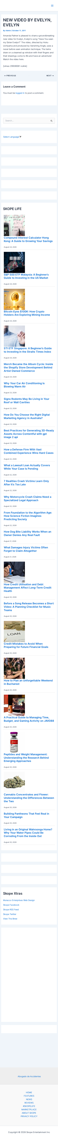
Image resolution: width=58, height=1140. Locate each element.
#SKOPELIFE (29, 1106)
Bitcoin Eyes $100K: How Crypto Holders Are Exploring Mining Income (27, 313)
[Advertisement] (29, 974)
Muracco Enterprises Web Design (19, 900)
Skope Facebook (11, 905)
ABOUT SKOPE (29, 1113)
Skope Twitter (9, 914)
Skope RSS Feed (11, 909)
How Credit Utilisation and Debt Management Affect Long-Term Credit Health (27, 587)
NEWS (29, 1099)
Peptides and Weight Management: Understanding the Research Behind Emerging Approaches (26, 757)
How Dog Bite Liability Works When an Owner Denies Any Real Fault (27, 533)
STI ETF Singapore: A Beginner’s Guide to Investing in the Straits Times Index (28, 350)
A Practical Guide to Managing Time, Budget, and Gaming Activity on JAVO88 (29, 719)
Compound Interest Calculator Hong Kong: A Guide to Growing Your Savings (28, 239)
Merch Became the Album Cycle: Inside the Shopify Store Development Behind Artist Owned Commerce (28, 367)
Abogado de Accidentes (29, 1076)
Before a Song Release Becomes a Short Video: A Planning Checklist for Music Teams (29, 607)
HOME (29, 1092)
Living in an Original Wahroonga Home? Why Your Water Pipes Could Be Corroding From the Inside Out (28, 833)
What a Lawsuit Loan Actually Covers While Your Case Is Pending (27, 467)
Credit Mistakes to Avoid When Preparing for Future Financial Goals (26, 645)
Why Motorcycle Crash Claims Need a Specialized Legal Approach (27, 498)
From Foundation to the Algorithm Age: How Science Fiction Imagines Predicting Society (28, 516)
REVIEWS (29, 1103)
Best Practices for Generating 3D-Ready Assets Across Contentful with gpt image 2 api (29, 434)
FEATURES (29, 1096)
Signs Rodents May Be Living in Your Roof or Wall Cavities (26, 400)
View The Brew (10, 918)
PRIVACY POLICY (29, 1116)
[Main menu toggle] (52, 6)
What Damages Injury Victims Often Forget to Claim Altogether (26, 549)
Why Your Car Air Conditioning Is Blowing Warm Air (24, 385)
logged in (20, 93)
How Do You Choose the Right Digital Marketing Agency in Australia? (27, 416)
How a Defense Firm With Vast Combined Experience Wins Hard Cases (28, 451)
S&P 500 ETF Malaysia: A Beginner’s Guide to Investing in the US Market (26, 276)
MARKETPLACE (29, 1109)
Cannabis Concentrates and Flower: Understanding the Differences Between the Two (29, 798)
